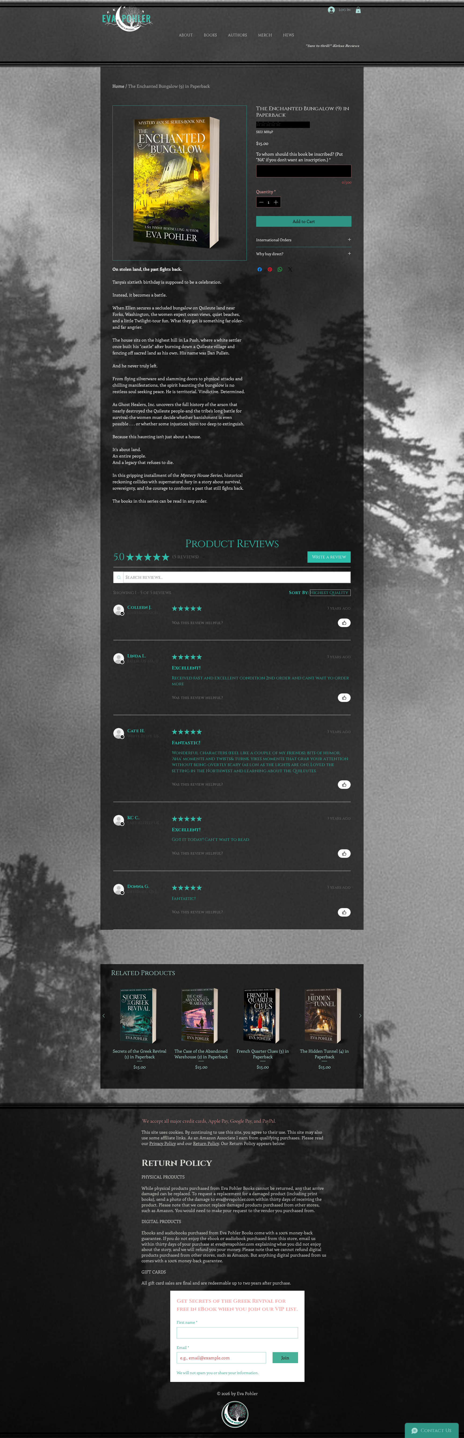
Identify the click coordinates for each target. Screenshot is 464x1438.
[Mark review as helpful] (344, 623)
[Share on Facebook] (259, 269)
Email (183, 1347)
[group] (232, 1035)
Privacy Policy (162, 1143)
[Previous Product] (103, 1015)
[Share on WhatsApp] (280, 269)
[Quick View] (139, 1016)
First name (187, 1322)
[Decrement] (260, 202)
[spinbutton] (268, 202)
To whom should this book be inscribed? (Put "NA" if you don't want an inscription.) (299, 156)
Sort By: (299, 593)
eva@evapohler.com (235, 1199)
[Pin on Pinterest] (270, 269)
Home (118, 86)
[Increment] (276, 202)
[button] (358, 10)
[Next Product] (360, 1015)
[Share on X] (290, 269)
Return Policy (206, 1143)
